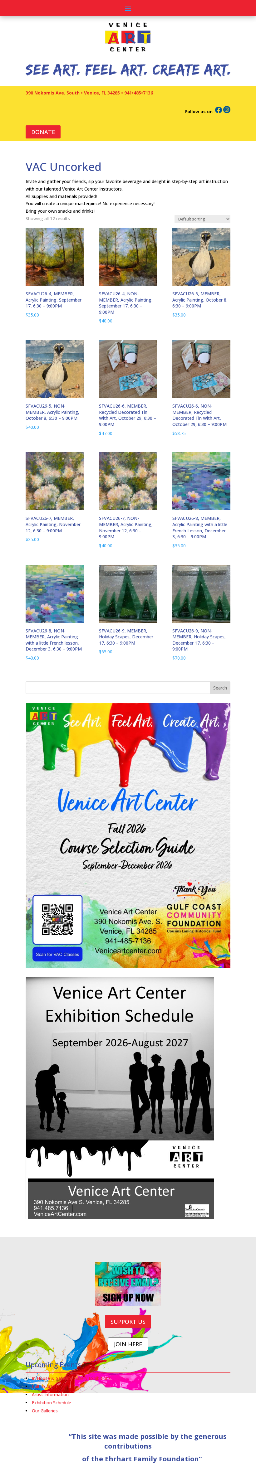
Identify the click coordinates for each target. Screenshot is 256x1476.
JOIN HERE (128, 1344)
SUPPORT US (128, 1321)
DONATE (43, 132)
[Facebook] (218, 111)
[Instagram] (226, 111)
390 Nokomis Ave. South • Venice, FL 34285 (73, 93)
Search (220, 688)
